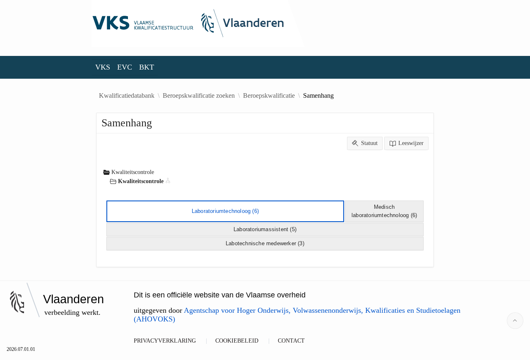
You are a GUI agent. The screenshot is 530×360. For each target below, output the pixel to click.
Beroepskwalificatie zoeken (199, 95)
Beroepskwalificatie (269, 95)
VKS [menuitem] (102, 67)
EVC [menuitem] (124, 67)
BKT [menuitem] (146, 67)
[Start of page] (515, 320)
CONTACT (291, 341)
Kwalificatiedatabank (126, 95)
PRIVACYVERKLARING (165, 341)
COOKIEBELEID (236, 341)
